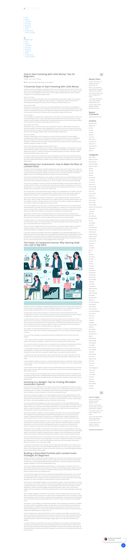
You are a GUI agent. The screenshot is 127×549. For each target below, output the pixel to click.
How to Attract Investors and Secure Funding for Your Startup (96, 94)
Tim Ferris (91, 365)
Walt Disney (92, 381)
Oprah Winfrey (92, 306)
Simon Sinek (92, 356)
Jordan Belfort (92, 270)
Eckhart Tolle (92, 209)
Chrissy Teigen (92, 193)
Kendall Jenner (92, 275)
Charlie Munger (92, 189)
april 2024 (91, 134)
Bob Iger (91, 175)
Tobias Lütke (92, 370)
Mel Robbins (92, 295)
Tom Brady (91, 372)
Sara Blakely (92, 345)
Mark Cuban (92, 291)
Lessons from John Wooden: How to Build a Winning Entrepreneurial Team (95, 100)
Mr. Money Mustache (94, 302)
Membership (28, 25)
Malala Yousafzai (93, 288)
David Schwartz (92, 204)
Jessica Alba (91, 257)
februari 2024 (92, 139)
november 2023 (92, 141)
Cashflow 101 (28, 27)
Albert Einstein (92, 157)
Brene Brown (92, 177)
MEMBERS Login (28, 39)
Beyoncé (91, 168)
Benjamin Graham (93, 166)
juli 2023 (91, 150)
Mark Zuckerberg (93, 293)
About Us (27, 19)
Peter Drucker (92, 313)
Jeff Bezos (91, 254)
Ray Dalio (91, 327)
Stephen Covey (92, 358)
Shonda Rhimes (92, 354)
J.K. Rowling (91, 247)
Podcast (27, 29)
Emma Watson (92, 216)
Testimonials (28, 21)
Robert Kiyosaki (92, 340)
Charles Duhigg (92, 186)
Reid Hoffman (92, 329)
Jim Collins (91, 259)
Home (26, 17)
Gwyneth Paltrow (93, 234)
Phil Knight (91, 322)
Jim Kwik (91, 261)
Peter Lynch (92, 315)
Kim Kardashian (92, 279)
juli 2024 (91, 128)
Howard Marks (92, 238)
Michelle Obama (93, 297)
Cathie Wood (92, 184)
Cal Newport (92, 180)
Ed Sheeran (91, 211)
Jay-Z (90, 252)
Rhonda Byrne (92, 331)
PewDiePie (91, 320)
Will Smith (91, 386)
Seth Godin (91, 352)
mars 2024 (91, 137)
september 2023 (93, 146)
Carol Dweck (92, 182)
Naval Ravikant (92, 304)
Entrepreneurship (93, 218)
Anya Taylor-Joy (92, 161)
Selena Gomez (92, 347)
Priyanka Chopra (93, 324)
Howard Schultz (92, 241)
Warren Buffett (92, 383)
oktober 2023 (92, 143)
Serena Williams (92, 349)
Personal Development (94, 311)
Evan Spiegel (92, 223)
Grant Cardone (92, 232)
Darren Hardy (92, 200)
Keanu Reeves (92, 272)
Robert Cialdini (92, 338)
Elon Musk (91, 214)
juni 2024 (91, 130)
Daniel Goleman (92, 198)
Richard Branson (93, 334)
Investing (38, 79)
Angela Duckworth (93, 159)
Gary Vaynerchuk (93, 227)
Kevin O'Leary (92, 277)
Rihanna (91, 336)
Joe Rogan (91, 268)
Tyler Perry (91, 377)
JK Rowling (91, 266)
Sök (101, 74)
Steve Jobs (91, 361)
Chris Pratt (91, 191)
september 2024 (93, 123)
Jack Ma (91, 250)
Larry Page (91, 284)
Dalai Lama (91, 195)
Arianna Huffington (93, 164)
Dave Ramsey (92, 202)
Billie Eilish (91, 173)
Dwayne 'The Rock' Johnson (95, 207)
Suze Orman (92, 363)
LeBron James (92, 286)
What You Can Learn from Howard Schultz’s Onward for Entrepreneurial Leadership (96, 89)
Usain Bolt (91, 379)
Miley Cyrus (91, 300)
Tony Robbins (92, 374)
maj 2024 (91, 132)
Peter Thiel (91, 318)
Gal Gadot (91, 225)
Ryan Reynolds (92, 343)
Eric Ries (91, 220)
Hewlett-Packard (93, 236)
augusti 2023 (92, 148)
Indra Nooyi (91, 243)
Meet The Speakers (30, 32)
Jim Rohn (91, 263)
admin (26, 79)
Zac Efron (91, 388)
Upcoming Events (29, 30)
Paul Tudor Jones (93, 309)
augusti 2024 (92, 125)
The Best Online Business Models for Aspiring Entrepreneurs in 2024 (95, 106)
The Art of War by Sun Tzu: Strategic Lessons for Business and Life (95, 83)
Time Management (93, 367)
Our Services (28, 23)
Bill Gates (91, 170)
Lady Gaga (91, 281)
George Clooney (93, 229)
